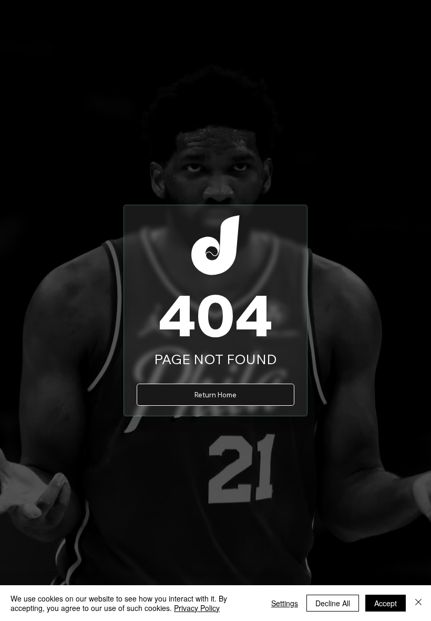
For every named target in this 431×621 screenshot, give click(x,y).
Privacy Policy (197, 608)
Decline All (332, 603)
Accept (385, 603)
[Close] (418, 603)
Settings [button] (284, 603)
